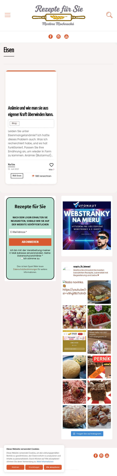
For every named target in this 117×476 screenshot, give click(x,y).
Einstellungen (34, 467)
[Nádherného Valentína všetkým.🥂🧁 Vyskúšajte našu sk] (74, 392)
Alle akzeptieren (53, 467)
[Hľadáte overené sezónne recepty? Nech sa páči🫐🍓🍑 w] (99, 317)
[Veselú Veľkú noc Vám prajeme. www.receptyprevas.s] (99, 342)
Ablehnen (15, 467)
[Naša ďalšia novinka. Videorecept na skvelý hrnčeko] (99, 367)
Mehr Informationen (45, 461)
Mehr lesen (17, 176)
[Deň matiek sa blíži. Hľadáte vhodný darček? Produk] (74, 342)
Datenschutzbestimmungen (25, 269)
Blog (14, 123)
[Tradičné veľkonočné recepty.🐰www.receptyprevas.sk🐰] (74, 367)
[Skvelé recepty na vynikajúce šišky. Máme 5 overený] (99, 417)
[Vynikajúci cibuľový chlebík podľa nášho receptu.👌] (74, 417)
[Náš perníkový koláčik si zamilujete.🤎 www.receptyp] (99, 392)
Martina (11, 164)
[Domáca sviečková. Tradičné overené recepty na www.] (99, 292)
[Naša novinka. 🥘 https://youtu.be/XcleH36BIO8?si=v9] (74, 292)
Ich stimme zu (31, 258)
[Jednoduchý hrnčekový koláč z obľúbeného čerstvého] (74, 317)
